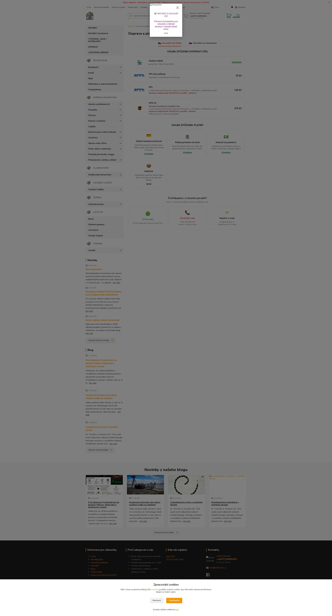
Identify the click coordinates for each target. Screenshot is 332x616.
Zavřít (166, 33)
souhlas (154, 589)
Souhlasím (174, 600)
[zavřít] (177, 7)
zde (177, 609)
